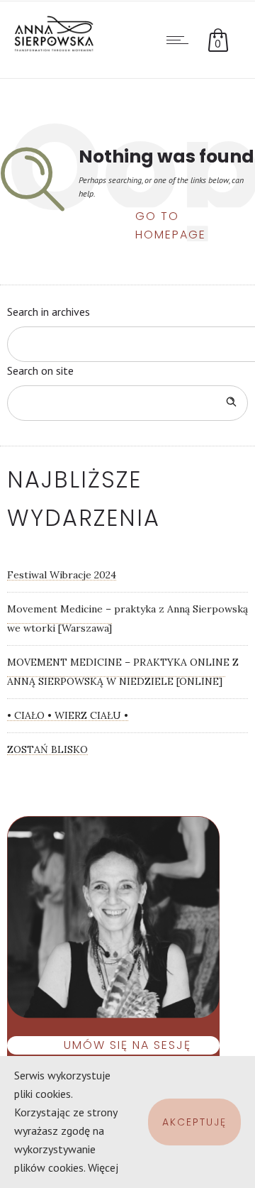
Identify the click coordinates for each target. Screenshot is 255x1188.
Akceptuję (194, 1122)
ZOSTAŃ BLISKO (47, 749)
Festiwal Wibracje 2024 (61, 574)
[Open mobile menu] (180, 40)
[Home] (56, 48)
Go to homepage (170, 217)
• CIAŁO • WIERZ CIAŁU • (67, 715)
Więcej (103, 1167)
